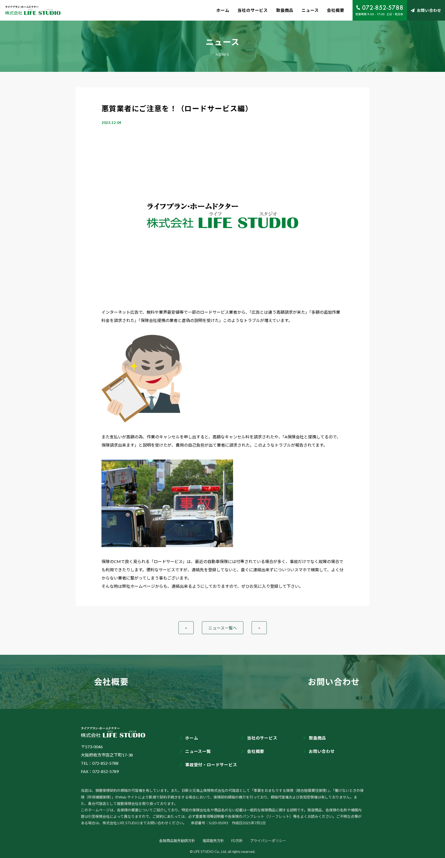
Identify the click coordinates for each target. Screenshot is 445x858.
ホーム (222, 10)
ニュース (310, 10)
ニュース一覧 (198, 751)
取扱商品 (284, 10)
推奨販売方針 (213, 840)
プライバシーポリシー (268, 840)
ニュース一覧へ (222, 627)
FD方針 (237, 840)
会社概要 (335, 10)
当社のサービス (252, 10)
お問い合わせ (429, 10)
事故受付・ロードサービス (211, 764)
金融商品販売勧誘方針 (177, 840)
